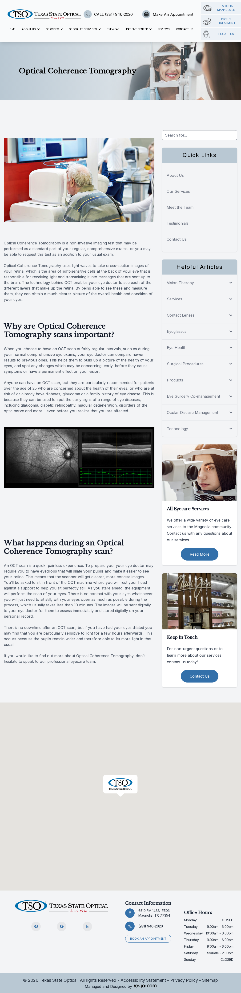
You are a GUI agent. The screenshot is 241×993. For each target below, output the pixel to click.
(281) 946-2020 (150, 926)
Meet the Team (180, 207)
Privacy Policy (184, 980)
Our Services (178, 191)
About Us (175, 175)
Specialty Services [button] (83, 29)
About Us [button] (29, 29)
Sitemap (210, 980)
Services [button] (52, 29)
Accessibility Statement (143, 980)
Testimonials (178, 223)
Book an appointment (148, 938)
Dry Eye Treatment (227, 21)
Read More (199, 554)
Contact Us (184, 29)
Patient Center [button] (137, 29)
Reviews (164, 29)
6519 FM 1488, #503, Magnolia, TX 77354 (154, 913)
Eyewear (113, 29)
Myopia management (227, 8)
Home (12, 29)
